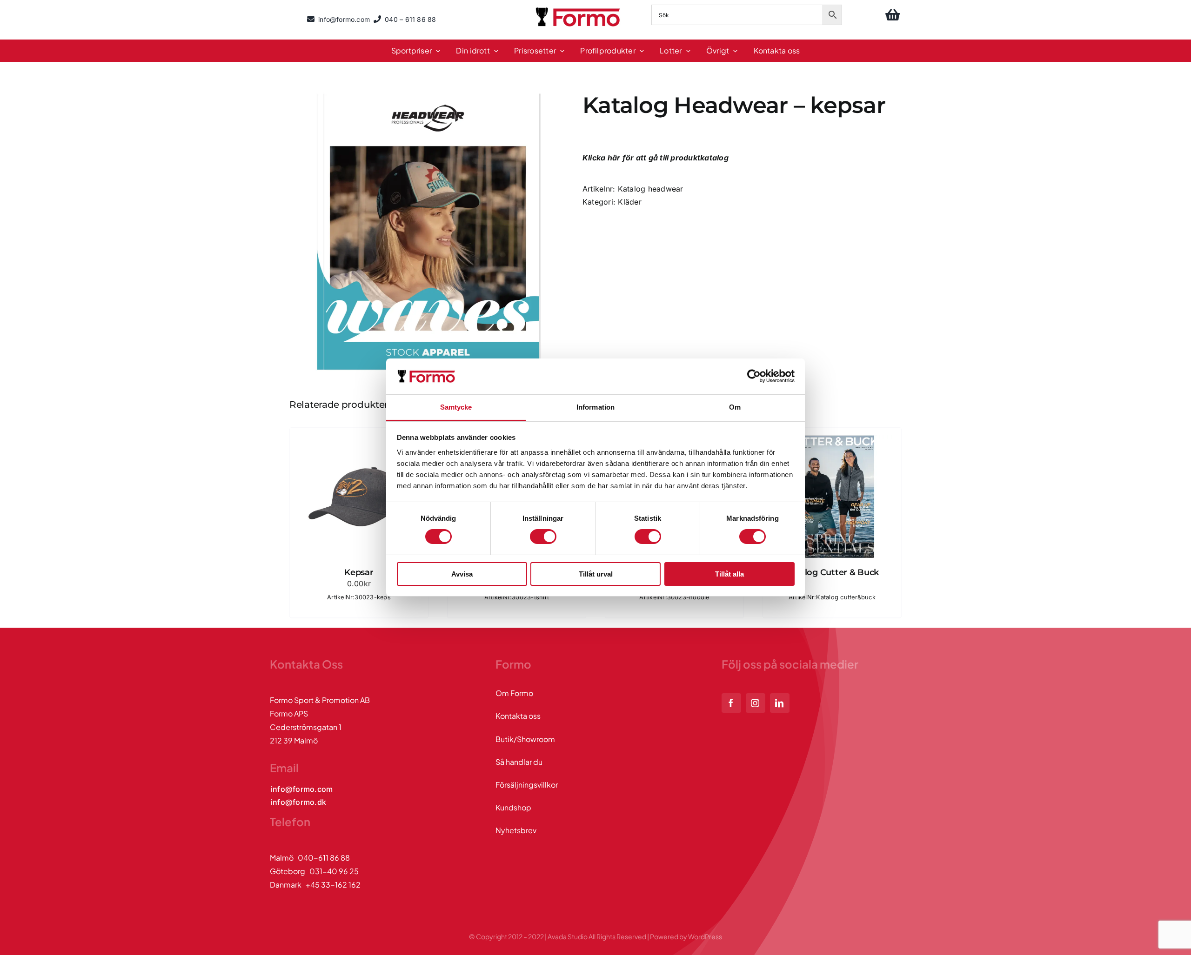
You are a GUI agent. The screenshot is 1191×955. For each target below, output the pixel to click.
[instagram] (755, 703)
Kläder (629, 201)
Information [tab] (595, 407)
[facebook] (731, 703)
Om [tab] (735, 407)
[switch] (543, 536)
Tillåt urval (596, 574)
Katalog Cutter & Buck (832, 572)
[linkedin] (780, 703)
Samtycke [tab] (456, 407)
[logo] (578, 8)
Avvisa (462, 574)
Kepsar (358, 572)
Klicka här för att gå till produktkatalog (656, 157)
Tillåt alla (729, 574)
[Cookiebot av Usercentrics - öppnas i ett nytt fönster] (754, 376)
